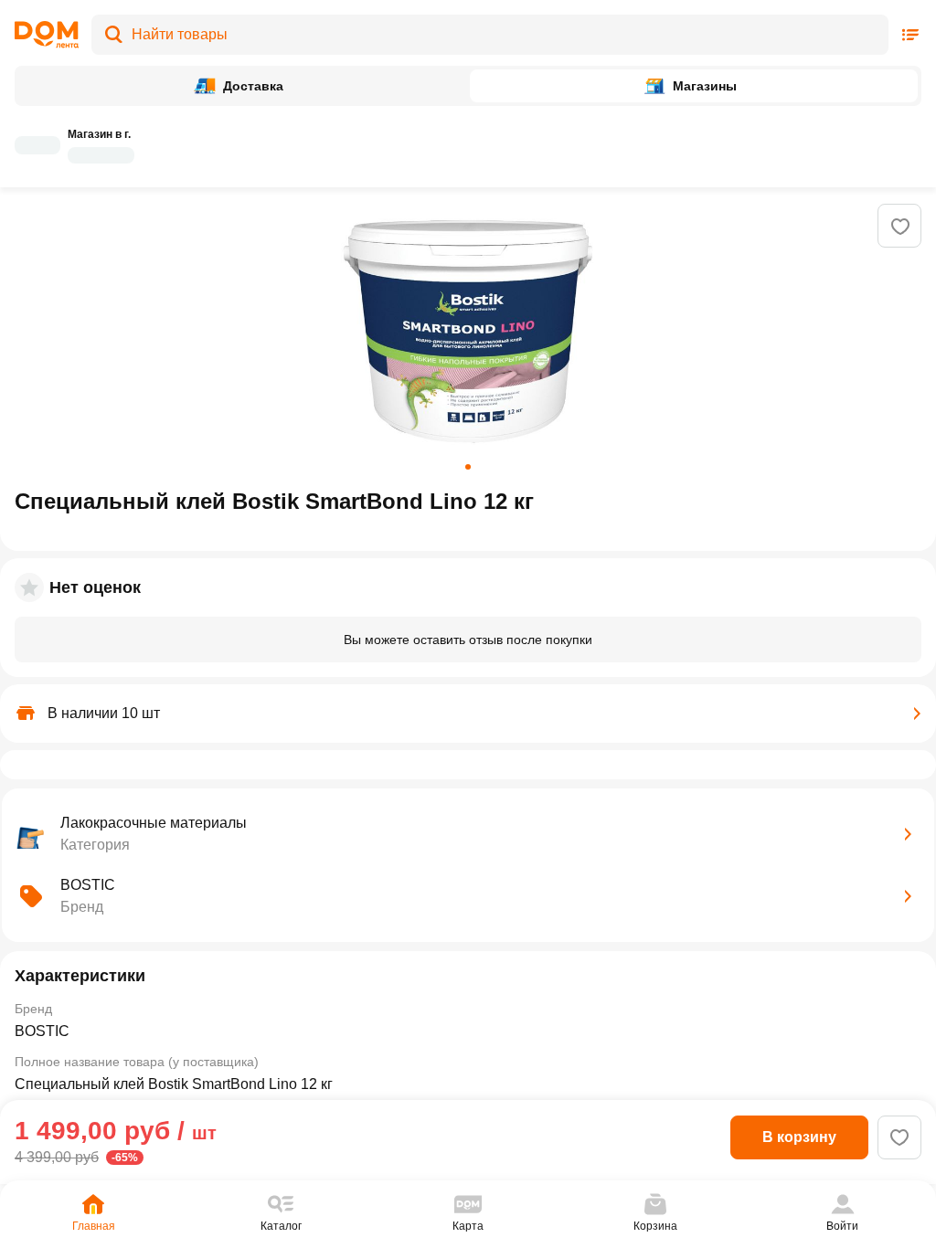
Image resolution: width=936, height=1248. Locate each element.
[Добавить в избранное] (900, 227)
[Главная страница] (47, 34)
